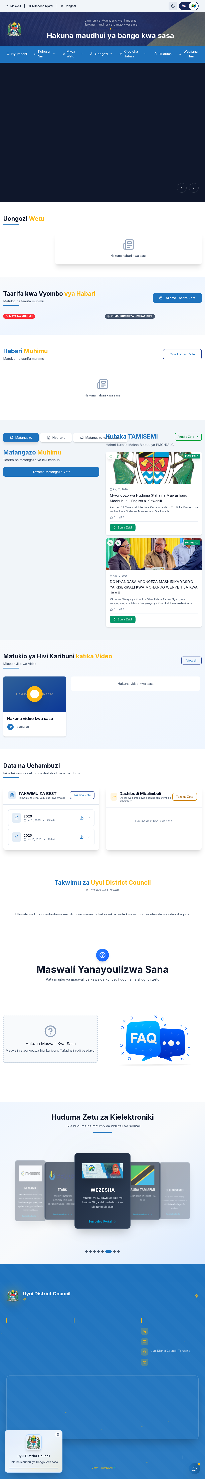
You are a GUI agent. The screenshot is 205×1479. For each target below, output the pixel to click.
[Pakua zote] (81, 817)
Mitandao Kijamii (42, 6)
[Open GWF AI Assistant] (194, 1468)
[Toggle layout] (57, 1435)
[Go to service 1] (86, 1251)
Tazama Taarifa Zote (179, 298)
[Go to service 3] (94, 1251)
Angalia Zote (186, 436)
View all (191, 660)
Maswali (15, 6)
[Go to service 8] (118, 1251)
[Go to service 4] (98, 1251)
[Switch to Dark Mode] (173, 6)
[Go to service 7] (112, 1251)
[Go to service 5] (102, 1251)
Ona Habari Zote (182, 354)
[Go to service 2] (90, 1251)
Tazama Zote (82, 795)
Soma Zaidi (125, 527)
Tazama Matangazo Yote (51, 472)
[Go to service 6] (106, 1251)
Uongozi (70, 6)
